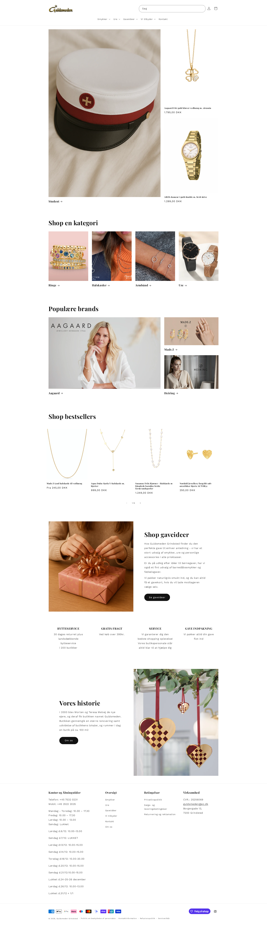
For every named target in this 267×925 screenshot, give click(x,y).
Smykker (110, 799)
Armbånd (141, 285)
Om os (69, 740)
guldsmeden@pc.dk (195, 804)
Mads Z (169, 349)
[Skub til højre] (140, 503)
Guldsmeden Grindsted (67, 919)
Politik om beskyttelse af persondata (98, 918)
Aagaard (54, 393)
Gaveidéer (111, 810)
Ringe (52, 285)
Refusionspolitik (147, 918)
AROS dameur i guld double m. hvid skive (185, 197)
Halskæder (99, 285)
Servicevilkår (164, 918)
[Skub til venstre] (126, 503)
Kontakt (109, 821)
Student (54, 201)
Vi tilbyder (111, 816)
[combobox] (172, 8)
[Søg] (202, 8)
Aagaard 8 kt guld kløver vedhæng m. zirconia (187, 108)
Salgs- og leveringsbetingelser (155, 807)
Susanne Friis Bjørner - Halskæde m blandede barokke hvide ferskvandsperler (153, 486)
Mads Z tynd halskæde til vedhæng (64, 483)
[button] (103, 19)
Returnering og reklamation (160, 814)
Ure (181, 285)
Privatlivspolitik (153, 799)
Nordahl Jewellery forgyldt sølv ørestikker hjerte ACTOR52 (196, 484)
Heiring (169, 393)
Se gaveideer (157, 597)
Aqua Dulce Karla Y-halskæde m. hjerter (108, 484)
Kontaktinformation (128, 918)
